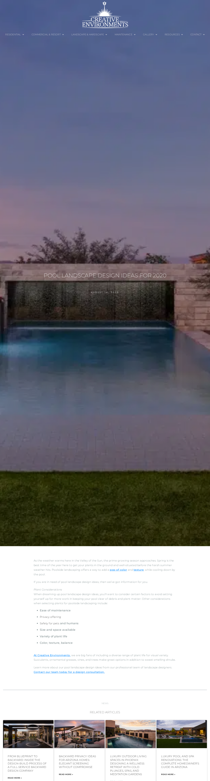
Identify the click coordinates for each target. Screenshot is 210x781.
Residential (13, 34)
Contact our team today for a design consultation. (69, 672)
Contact (195, 34)
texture (139, 569)
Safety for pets (49, 623)
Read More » (15, 778)
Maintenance (123, 34)
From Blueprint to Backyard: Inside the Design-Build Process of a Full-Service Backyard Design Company (27, 763)
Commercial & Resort (46, 34)
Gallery (148, 34)
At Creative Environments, (52, 655)
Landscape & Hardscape (87, 34)
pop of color (118, 569)
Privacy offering (50, 616)
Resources (172, 34)
